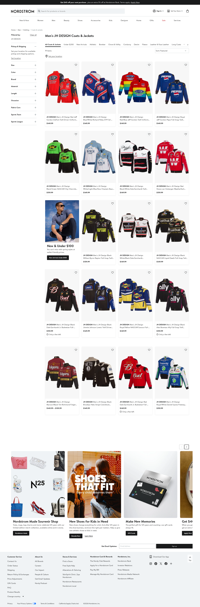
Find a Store (67, 561)
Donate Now (75, 536)
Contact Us (12, 561)
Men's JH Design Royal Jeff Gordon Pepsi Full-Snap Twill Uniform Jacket (170, 120)
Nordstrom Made (21, 533)
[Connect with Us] (171, 564)
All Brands (39, 561)
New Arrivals (82, 44)
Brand (13, 79)
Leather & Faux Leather (159, 44)
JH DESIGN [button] (15, 39)
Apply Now (135, 2)
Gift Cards (131, 533)
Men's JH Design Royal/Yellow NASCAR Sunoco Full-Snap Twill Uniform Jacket (134, 327)
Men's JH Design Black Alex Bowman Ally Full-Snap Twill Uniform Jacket (170, 327)
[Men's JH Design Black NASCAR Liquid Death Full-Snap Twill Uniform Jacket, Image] (172, 226)
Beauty (66, 20)
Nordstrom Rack (124, 561)
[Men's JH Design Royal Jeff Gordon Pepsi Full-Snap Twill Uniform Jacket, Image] (172, 88)
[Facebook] (166, 564)
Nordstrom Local (69, 586)
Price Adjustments (14, 579)
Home (138, 20)
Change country (13, 596)
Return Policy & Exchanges (18, 574)
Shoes (80, 20)
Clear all (33, 35)
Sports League (17, 121)
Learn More (89, 536)
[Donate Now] (94, 484)
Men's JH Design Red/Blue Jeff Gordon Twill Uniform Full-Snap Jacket (134, 120)
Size (12, 65)
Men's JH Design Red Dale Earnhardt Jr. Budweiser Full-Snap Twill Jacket (133, 405)
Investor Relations (125, 565)
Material (14, 86)
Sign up (174, 546)
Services (177, 20)
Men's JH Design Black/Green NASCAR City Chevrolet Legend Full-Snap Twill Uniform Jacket (62, 189)
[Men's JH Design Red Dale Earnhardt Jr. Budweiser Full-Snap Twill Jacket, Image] (135, 373)
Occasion (15, 100)
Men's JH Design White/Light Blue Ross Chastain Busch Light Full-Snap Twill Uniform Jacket (98, 189)
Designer (124, 20)
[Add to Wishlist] (76, 65)
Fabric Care (15, 107)
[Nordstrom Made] (38, 484)
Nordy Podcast (41, 583)
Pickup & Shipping (18, 46)
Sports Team (16, 114)
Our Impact (39, 570)
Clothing (26, 30)
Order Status (12, 565)
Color (13, 72)
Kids (110, 20)
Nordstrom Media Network (128, 574)
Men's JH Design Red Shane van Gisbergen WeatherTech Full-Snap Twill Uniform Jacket (170, 189)
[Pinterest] (155, 564)
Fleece (144, 44)
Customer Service (14, 556)
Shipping (11, 570)
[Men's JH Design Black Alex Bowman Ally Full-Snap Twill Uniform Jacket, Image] (172, 295)
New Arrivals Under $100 (58, 258)
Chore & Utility (114, 44)
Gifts (152, 20)
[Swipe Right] (186, 447)
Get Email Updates (42, 579)
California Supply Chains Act (69, 603)
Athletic (93, 44)
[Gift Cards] (150, 484)
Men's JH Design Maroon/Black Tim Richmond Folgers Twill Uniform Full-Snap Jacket (62, 405)
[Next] (187, 44)
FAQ (9, 587)
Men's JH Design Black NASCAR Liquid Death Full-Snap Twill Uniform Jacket (171, 258)
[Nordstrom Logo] (22, 11)
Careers (38, 565)
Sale (163, 20)
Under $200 (69, 44)
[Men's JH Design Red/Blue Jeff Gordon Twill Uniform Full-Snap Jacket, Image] (135, 88)
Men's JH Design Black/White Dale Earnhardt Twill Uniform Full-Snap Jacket (133, 189)
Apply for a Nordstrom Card (101, 565)
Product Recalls (13, 592)
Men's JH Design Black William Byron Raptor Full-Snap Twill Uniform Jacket (97, 258)
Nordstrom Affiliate (125, 578)
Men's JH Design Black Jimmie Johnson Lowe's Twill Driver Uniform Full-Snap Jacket (97, 327)
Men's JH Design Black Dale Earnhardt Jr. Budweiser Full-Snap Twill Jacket (61, 327)
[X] (160, 564)
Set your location (55, 56)
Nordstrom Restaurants (72, 581)
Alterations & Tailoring (72, 570)
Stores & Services (70, 556)
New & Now (24, 20)
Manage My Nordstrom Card (101, 574)
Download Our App (161, 556)
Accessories (95, 20)
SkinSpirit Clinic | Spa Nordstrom (71, 575)
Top (190, 560)
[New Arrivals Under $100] (62, 221)
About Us (39, 556)
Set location (16, 58)
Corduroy (127, 44)
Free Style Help (69, 565)
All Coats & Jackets (53, 44)
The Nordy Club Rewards (100, 561)
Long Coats (176, 44)
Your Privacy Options (24, 603)
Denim (136, 44)
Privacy (9, 603)
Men (53, 20)
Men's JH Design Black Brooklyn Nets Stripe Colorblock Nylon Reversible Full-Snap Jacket (97, 405)
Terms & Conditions (47, 603)
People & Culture (41, 574)
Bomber (102, 44)
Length (14, 93)
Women (40, 20)
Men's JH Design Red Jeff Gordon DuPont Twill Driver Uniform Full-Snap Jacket (62, 120)
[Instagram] (150, 564)
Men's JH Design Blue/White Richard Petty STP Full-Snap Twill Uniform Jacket (97, 120)
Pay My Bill (94, 569)
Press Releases (123, 569)
